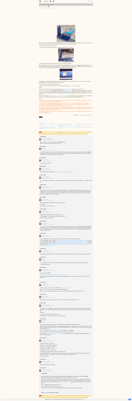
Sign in (47, 6)
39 (63, 133)
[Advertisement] (66, 17)
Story (43, 6)
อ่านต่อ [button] (84, 399)
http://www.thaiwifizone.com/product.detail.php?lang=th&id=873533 (53, 274)
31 (47, 133)
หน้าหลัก (40, 6)
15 (69, 132)
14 (67, 132)
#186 (41, 226)
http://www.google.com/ (64, 381)
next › (83, 133)
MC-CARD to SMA (67, 89)
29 (43, 133)
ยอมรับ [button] (129, 399)
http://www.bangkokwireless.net (45, 90)
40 (65, 133)
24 (86, 132)
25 (88, 132)
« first (43, 132)
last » (86, 133)
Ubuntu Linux (49, 333)
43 (71, 133)
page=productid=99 (69, 244)
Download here (62, 214)
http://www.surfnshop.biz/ (64, 287)
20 (79, 132)
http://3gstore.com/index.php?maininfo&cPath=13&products (71, 240)
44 (73, 133)
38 (61, 133)
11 (61, 132)
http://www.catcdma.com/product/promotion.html (63, 171)
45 (75, 133)
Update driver (58, 330)
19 (77, 132)
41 (67, 133)
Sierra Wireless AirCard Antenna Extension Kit (58, 95)
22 (82, 132)
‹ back (80, 133)
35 (55, 133)
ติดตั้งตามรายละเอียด (57, 333)
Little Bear (43, 148)
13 (65, 132)
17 (73, 132)
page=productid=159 (78, 241)
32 (44, 6)
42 (69, 133)
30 (45, 133)
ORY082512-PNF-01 (68, 90)
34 (53, 133)
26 (90, 132)
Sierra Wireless (72, 85)
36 (57, 133)
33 (51, 133)
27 (39, 133)
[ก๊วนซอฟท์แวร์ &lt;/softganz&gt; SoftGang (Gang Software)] (40, 1)
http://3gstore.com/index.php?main (63, 241)
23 (84, 132)
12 (63, 132)
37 (59, 133)
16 (71, 132)
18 (75, 132)
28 (41, 133)
